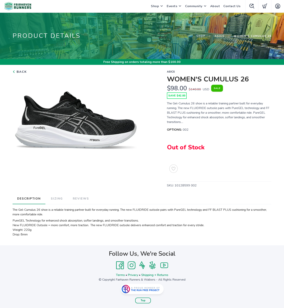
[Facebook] (120, 265)
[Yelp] (152, 265)
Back (21, 72)
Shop (155, 6)
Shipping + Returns (154, 275)
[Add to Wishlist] (173, 168)
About (215, 6)
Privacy (133, 275)
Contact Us (232, 6)
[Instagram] (131, 265)
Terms (120, 275)
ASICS (219, 36)
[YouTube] (164, 265)
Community (193, 6)
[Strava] (142, 265)
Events (172, 6)
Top (143, 300)
